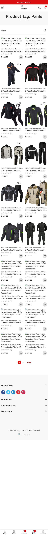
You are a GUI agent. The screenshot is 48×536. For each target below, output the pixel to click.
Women (43, 272)
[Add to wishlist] (19, 39)
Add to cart (21, 57)
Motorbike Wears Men (11, 49)
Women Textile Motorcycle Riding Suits (13, 88)
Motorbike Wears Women (32, 272)
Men (2, 49)
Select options (21, 216)
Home (21, 21)
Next (29, 362)
